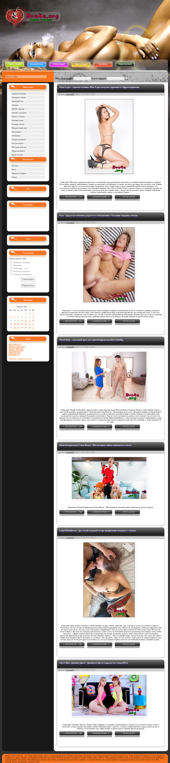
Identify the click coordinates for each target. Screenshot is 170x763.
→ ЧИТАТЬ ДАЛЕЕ (128, 197)
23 (30, 324)
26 (15, 328)
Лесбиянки (16, 136)
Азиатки (15, 105)
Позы (14, 170)
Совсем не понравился (22, 274)
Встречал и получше (21, 271)
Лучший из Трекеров (21, 262)
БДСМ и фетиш (18, 109)
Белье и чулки (17, 155)
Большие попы (17, 120)
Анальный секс (18, 101)
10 (33, 317)
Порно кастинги (125, 64)
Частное (15, 166)
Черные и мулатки (19, 113)
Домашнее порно (36, 64)
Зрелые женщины (19, 139)
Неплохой (17, 265)
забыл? (102, 78)
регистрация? (66, 78)
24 (33, 324)
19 (15, 324)
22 (26, 324)
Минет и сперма (81, 64)
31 (33, 328)
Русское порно (58, 64)
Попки (14, 177)
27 (18, 328)
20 (18, 324)
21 (22, 324)
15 (26, 321)
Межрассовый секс (19, 128)
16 (30, 321)
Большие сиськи (18, 124)
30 (30, 328)
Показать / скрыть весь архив (20, 358)
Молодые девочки (19, 147)
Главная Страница (15, 64)
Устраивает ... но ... (21, 268)
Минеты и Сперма (19, 173)
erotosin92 (70, 94)
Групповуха (103, 64)
